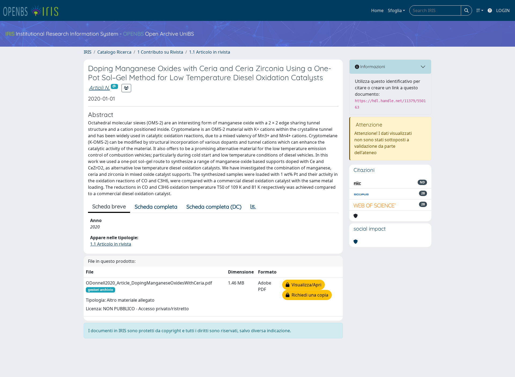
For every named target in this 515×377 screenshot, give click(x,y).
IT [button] (478, 10)
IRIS (87, 52)
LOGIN (503, 10)
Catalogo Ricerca (114, 52)
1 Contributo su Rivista (160, 52)
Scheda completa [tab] (156, 206)
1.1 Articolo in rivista (209, 52)
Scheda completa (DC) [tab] (213, 206)
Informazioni (372, 66)
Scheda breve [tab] (109, 206)
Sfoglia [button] (395, 10)
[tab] (253, 206)
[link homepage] (33, 10)
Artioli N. (99, 87)
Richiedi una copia (308, 295)
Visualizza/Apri (305, 285)
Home (377, 10)
